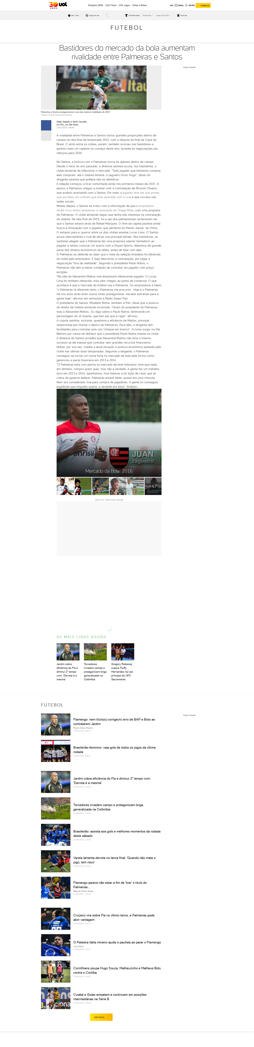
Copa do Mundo (162, 15)
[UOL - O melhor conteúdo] (58, 5)
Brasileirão (147, 15)
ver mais (99, 1017)
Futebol (127, 27)
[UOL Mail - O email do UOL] (179, 5)
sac (172, 5)
